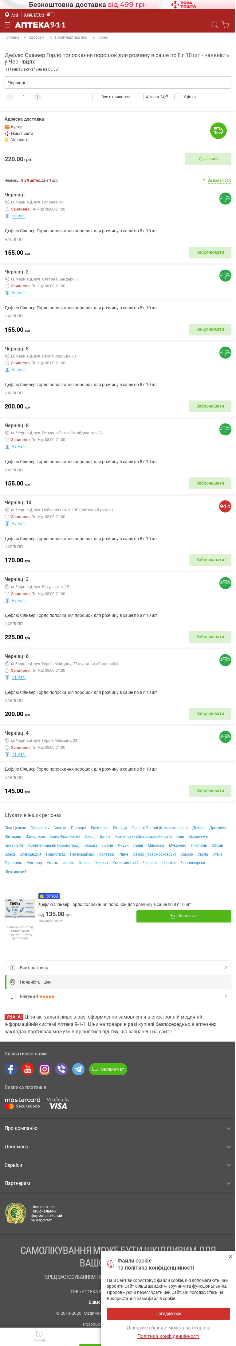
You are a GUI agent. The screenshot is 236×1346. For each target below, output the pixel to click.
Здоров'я (37, 37)
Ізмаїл (90, 836)
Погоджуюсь (230, 1256)
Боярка (59, 828)
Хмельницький (125, 863)
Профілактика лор (71, 37)
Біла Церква (15, 828)
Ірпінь (105, 836)
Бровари (78, 828)
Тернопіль (13, 863)
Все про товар (34, 967)
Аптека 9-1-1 (40, 25)
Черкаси (150, 863)
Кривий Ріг (14, 845)
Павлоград (55, 854)
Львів (138, 845)
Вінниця (120, 828)
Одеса (10, 854)
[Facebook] (11, 1069)
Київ (180, 836)
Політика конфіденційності (168, 1336)
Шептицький (15, 872)
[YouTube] (28, 1069)
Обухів (217, 845)
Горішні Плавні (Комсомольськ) (160, 828)
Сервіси (13, 1165)
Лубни (107, 845)
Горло (103, 37)
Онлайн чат (112, 1069)
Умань (52, 863)
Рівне (123, 854)
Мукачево (177, 845)
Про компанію (21, 1128)
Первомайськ (82, 854)
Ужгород (34, 863)
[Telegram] (78, 1069)
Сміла (203, 854)
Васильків (99, 828)
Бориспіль (40, 828)
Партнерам (17, 1183)
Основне (39, 1340)
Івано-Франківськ (65, 836)
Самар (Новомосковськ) (154, 854)
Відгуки (29, 996)
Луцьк (123, 845)
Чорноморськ (193, 863)
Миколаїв (156, 845)
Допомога (16, 1147)
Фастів (68, 863)
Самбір (186, 854)
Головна (12, 37)
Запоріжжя (35, 836)
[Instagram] (44, 1069)
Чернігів (169, 863)
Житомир (13, 836)
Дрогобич (217, 828)
